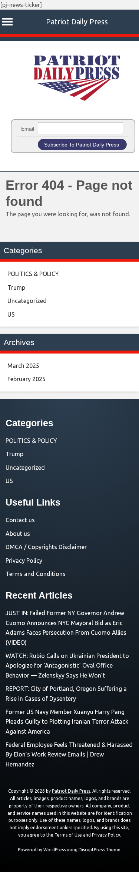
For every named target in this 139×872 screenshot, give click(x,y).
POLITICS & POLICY (33, 273)
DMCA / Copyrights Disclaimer (46, 547)
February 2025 (26, 379)
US (11, 314)
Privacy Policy (24, 560)
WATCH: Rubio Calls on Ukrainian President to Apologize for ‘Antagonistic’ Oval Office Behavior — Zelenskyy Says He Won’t (67, 665)
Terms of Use (68, 835)
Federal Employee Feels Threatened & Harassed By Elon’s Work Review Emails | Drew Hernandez (69, 754)
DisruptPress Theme (99, 849)
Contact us (20, 520)
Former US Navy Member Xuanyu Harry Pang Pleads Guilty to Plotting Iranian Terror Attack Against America (67, 722)
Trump (16, 287)
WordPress (54, 849)
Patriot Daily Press (77, 21)
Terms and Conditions (36, 574)
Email (27, 129)
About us (18, 533)
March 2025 (23, 365)
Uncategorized (27, 300)
